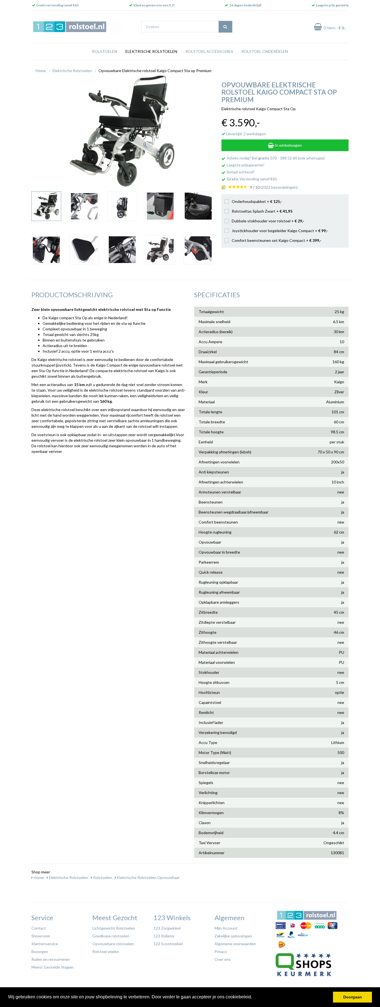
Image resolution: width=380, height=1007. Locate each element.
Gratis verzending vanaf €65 (57, 5)
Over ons (222, 959)
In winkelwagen (288, 145)
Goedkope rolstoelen (110, 936)
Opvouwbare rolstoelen (113, 943)
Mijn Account (226, 928)
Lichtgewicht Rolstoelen (113, 928)
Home (41, 70)
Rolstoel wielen (105, 951)
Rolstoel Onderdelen (264, 51)
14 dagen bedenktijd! (245, 5)
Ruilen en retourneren (50, 959)
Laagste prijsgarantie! (246, 165)
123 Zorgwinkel (167, 928)
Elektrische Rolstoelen (151, 51)
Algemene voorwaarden (235, 943)
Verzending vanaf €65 (252, 178)
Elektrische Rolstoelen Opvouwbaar (148, 877)
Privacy (220, 951)
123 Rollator (164, 936)
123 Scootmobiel (168, 943)
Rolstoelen (104, 51)
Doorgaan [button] (352, 997)
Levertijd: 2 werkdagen (245, 133)
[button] (254, 997)
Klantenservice (44, 943)
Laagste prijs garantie (332, 5)
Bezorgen (39, 951)
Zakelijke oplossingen (233, 936)
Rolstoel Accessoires (209, 51)
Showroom (40, 936)
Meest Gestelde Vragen (52, 967)
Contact (38, 928)
